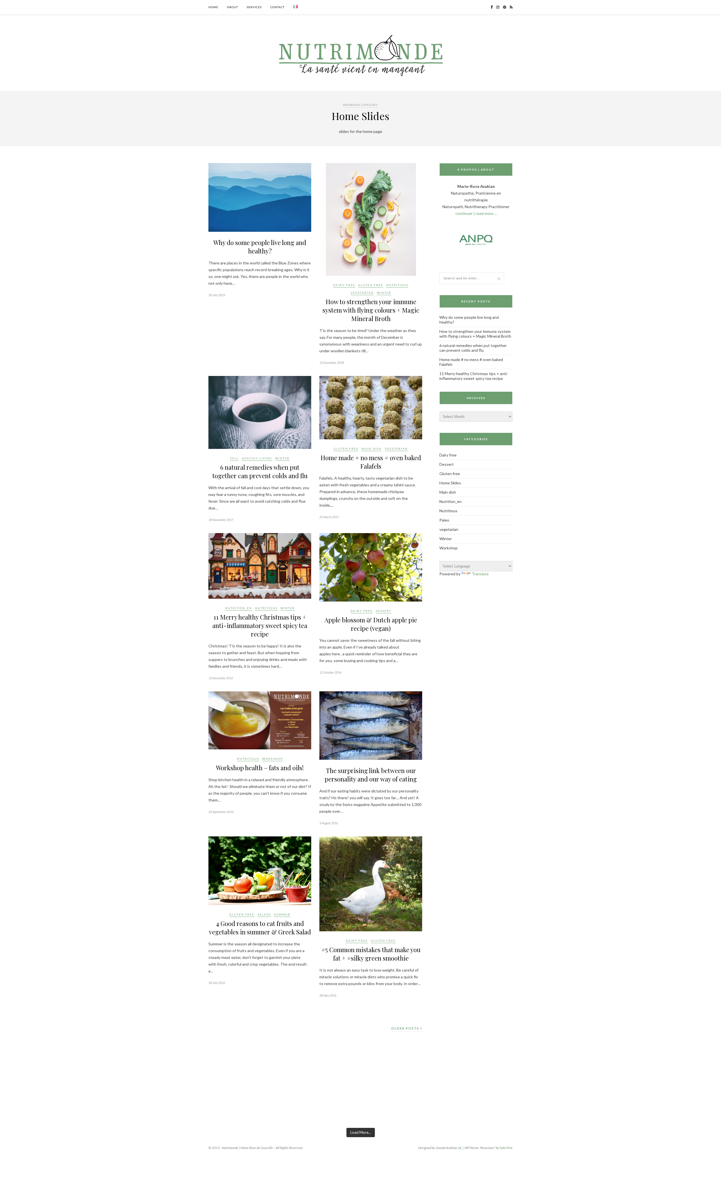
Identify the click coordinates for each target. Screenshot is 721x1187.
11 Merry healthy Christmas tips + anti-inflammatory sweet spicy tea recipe (259, 625)
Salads (264, 914)
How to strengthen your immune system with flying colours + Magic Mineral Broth (370, 310)
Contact (277, 7)
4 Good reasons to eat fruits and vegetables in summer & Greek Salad (260, 927)
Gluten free (370, 285)
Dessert (383, 611)
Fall (234, 458)
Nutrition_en (238, 608)
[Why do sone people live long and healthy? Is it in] (201, 1102)
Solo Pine (506, 1148)
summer (282, 914)
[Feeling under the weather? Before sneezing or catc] (360, 1102)
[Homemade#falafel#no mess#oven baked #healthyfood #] (679, 1102)
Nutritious (397, 285)
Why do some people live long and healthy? (259, 246)
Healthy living (257, 458)
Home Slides (450, 482)
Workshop (272, 758)
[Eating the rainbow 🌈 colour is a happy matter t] (280, 1102)
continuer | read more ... (476, 213)
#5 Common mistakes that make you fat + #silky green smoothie (370, 953)
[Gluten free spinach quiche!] (41, 1102)
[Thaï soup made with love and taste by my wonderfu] (520, 1102)
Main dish (372, 448)
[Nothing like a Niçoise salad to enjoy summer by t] (440, 1102)
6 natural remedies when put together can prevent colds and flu (260, 471)
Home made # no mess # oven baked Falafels (371, 461)
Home (213, 7)
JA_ (460, 1148)
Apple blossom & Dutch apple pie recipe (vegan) (370, 624)
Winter (384, 292)
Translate (480, 573)
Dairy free (344, 285)
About (232, 7)
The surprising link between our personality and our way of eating (371, 774)
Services (254, 7)
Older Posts (405, 1028)
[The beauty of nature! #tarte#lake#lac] (599, 1102)
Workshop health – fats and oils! (260, 767)
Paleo (444, 520)
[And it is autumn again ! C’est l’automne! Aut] (121, 1102)
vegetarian (362, 292)
